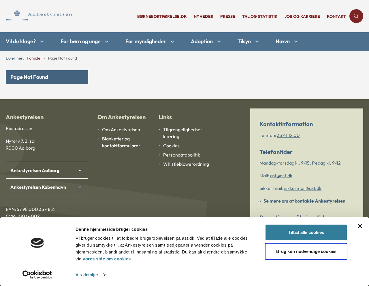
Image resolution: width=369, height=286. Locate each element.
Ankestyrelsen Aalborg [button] (34, 170)
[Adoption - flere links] (218, 41)
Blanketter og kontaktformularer (121, 142)
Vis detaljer (87, 274)
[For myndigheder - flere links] (171, 41)
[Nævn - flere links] (295, 41)
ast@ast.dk (281, 175)
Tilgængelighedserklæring (183, 133)
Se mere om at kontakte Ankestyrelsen (304, 201)
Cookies (171, 145)
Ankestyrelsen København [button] (38, 187)
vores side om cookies (107, 258)
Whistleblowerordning (186, 164)
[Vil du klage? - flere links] (41, 41)
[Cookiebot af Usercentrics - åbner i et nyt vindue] (37, 274)
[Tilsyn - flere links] (256, 41)
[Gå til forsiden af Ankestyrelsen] (70, 16)
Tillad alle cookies (306, 232)
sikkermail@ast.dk (302, 188)
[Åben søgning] (356, 16)
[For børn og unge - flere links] (106, 41)
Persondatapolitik (181, 155)
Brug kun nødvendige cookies (306, 251)
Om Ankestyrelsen (121, 129)
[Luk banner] (360, 226)
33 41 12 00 (288, 135)
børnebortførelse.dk (162, 16)
